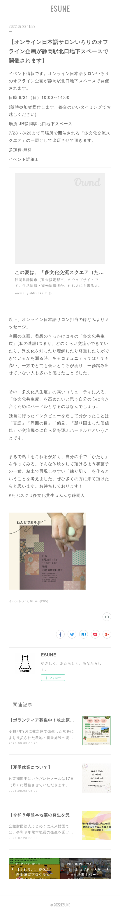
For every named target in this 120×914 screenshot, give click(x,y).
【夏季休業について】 (30, 767)
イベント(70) (18, 601)
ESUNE (60, 8)
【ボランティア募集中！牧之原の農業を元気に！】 (59, 720)
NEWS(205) (39, 601)
